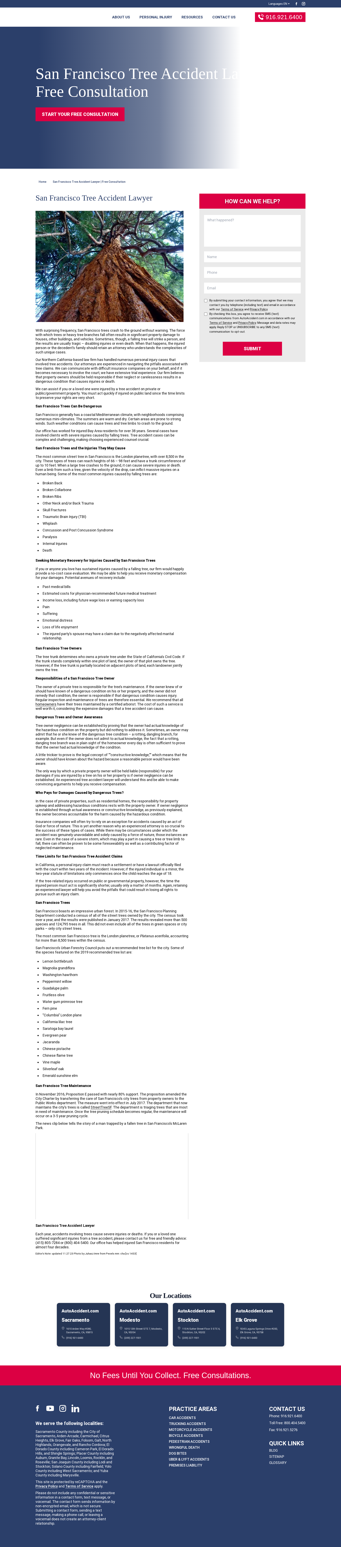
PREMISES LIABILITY (185, 1465)
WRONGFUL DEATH (184, 1447)
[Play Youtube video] (112, 1176)
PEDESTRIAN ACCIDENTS (189, 1441)
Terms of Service (79, 1486)
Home (42, 181)
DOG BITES (177, 1453)
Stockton (188, 1320)
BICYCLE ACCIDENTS (186, 1435)
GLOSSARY (278, 1463)
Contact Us (224, 17)
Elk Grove (246, 1320)
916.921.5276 (287, 1430)
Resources (192, 17)
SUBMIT (252, 348)
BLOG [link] (273, 1450)
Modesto (130, 1320)
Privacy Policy (47, 1486)
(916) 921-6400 (74, 1337)
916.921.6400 (284, 17)
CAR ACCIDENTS (182, 1418)
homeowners (46, 704)
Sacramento (75, 1320)
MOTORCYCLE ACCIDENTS (190, 1430)
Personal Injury (156, 17)
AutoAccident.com (80, 1310)
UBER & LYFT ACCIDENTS (189, 1459)
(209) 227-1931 (132, 1337)
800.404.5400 (294, 1423)
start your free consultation (80, 114)
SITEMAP (276, 1456)
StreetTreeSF (101, 1107)
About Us (121, 17)
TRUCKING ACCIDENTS (187, 1424)
